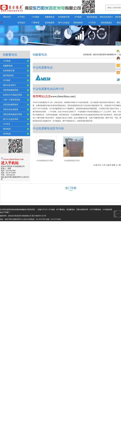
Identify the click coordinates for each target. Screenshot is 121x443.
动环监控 (21, 23)
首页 (113, 165)
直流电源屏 (49, 23)
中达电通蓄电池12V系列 (45, 160)
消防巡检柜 (78, 23)
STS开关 (92, 23)
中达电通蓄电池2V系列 (72, 160)
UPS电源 (35, 17)
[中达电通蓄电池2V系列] (73, 156)
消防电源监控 (106, 23)
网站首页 (7, 17)
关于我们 (21, 17)
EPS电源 (78, 17)
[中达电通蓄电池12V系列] (46, 156)
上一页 (118, 165)
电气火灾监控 (63, 23)
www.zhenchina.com (14, 159)
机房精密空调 (63, 17)
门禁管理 (35, 23)
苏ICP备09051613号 (39, 216)
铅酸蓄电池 (49, 17)
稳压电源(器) (92, 17)
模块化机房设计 (106, 17)
